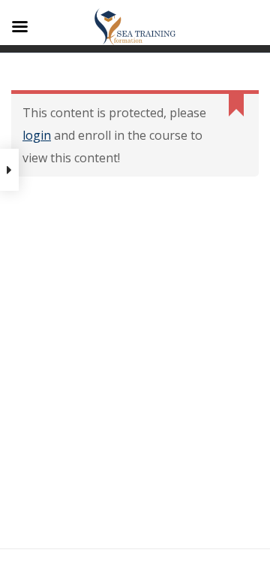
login (36, 135)
